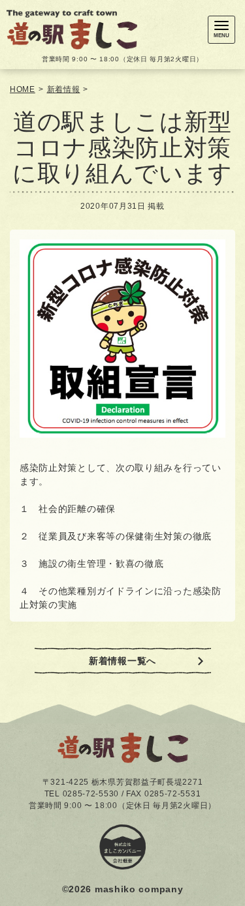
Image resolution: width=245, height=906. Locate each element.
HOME (22, 89)
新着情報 (63, 89)
